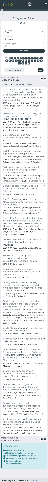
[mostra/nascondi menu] (46, 4)
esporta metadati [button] (23, 84)
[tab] (6, 84)
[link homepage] (8, 4)
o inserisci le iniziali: (14, 70)
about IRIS (23, 480)
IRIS (3, 13)
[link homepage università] (30, 4)
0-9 (11, 58)
